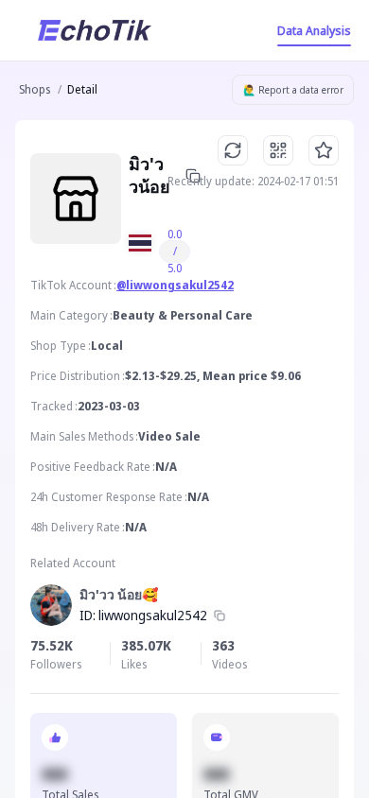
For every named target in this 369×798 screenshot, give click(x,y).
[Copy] (219, 615)
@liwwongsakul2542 (175, 285)
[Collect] (323, 150)
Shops (34, 89)
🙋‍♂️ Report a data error (293, 89)
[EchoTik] (94, 30)
